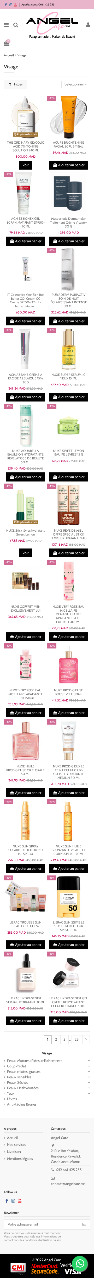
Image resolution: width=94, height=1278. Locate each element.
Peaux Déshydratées (23, 1088)
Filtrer (18, 84)
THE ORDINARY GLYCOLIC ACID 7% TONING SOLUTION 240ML (25, 146)
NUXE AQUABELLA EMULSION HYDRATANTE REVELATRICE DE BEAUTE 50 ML (25, 456)
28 (77, 1039)
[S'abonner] (84, 1224)
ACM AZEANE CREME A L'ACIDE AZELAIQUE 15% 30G (25, 378)
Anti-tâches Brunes (22, 1104)
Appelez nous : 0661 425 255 (38, 4)
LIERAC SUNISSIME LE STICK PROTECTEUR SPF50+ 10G (68, 926)
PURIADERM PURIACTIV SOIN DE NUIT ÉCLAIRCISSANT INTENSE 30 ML (68, 300)
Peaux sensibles (19, 1077)
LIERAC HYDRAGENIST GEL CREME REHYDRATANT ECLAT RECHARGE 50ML (68, 1002)
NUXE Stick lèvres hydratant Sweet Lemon (25, 532)
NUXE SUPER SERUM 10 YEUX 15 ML (68, 376)
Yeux (10, 1093)
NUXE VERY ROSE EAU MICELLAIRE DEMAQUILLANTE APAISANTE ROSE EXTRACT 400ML (68, 614)
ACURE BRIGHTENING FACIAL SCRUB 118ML (68, 144)
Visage (47, 1053)
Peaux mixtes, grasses (23, 1071)
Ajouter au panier (71, 165)
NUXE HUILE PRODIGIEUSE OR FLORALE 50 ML (25, 770)
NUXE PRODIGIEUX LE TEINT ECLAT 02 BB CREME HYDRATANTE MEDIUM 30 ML (68, 772)
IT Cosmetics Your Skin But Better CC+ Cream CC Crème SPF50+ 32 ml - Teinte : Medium (25, 300)
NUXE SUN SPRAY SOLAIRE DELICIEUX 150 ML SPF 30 (25, 850)
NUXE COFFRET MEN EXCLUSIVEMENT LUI (25, 608)
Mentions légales (20, 1158)
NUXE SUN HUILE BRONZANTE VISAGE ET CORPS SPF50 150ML (69, 850)
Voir (25, 165)
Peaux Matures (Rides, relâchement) (34, 1060)
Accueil (12, 1137)
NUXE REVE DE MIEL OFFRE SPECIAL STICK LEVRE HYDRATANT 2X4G (68, 534)
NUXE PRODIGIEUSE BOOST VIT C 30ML (68, 692)
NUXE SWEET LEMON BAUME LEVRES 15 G (68, 453)
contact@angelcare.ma (68, 1183)
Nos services (16, 1144)
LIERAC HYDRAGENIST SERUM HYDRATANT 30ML (25, 1000)
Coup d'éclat (16, 1066)
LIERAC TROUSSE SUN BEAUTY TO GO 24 (25, 924)
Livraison (14, 1151)
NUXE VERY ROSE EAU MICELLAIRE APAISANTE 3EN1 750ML (25, 694)
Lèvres (12, 1098)
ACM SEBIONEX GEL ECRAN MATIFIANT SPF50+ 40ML (26, 222)
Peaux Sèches (17, 1082)
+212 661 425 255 (69, 1169)
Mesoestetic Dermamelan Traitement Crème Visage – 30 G (68, 222)
